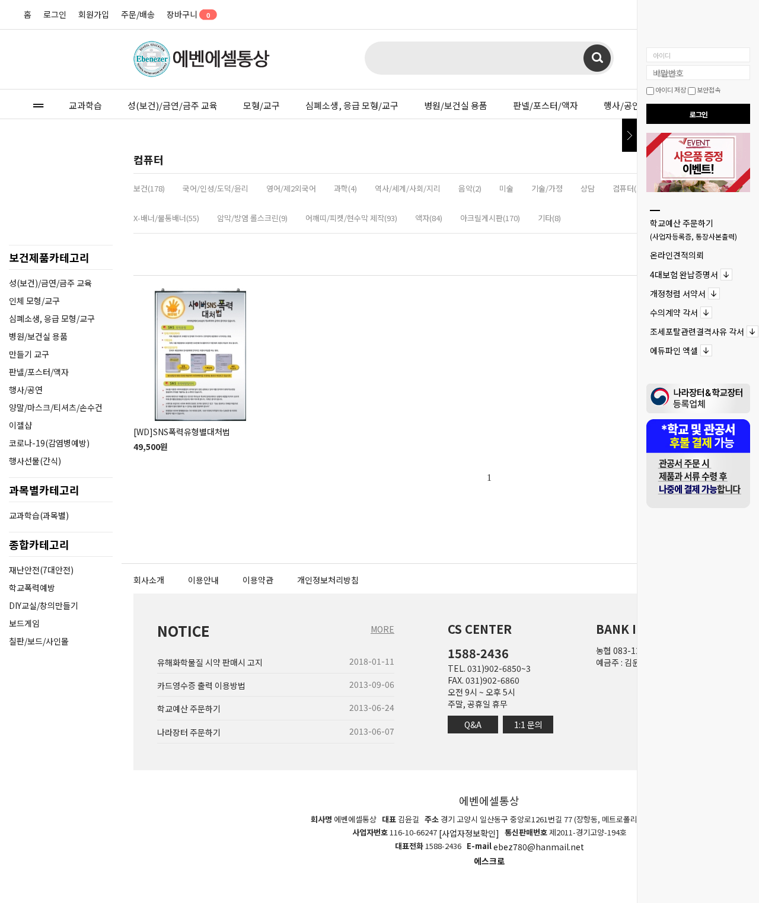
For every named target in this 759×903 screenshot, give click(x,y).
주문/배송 (138, 14)
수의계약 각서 (674, 312)
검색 (597, 58)
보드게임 (24, 623)
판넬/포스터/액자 (545, 105)
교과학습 (85, 105)
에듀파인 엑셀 (674, 351)
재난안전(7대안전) (41, 570)
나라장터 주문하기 (189, 732)
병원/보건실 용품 (455, 105)
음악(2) (469, 188)
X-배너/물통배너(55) (166, 218)
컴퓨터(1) (628, 188)
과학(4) (345, 188)
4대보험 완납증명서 (684, 274)
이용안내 (203, 580)
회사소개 (148, 580)
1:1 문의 (528, 724)
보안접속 (708, 89)
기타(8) (549, 218)
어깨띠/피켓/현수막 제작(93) (351, 218)
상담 (588, 188)
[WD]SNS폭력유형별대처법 (181, 432)
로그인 (54, 14)
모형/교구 (261, 105)
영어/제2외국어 (291, 188)
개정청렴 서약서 (678, 293)
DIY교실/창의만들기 (43, 605)
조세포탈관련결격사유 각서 (697, 331)
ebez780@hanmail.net (538, 847)
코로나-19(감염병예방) (49, 443)
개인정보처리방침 (328, 580)
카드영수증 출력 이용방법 (201, 685)
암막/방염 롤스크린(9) (252, 218)
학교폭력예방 (32, 588)
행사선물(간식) (35, 461)
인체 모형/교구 (34, 301)
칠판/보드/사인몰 (39, 641)
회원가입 (93, 14)
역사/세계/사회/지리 (408, 188)
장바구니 (188, 14)
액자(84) (428, 218)
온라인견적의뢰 (677, 255)
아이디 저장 (670, 89)
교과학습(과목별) (39, 515)
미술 (506, 188)
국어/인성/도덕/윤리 (215, 188)
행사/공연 (622, 105)
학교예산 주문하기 (693, 229)
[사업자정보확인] (469, 833)
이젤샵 (20, 425)
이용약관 (258, 580)
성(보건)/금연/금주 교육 (172, 105)
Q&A (472, 724)
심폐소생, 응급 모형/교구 (351, 105)
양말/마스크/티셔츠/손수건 (56, 407)
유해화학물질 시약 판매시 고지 (210, 662)
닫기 (629, 135)
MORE (382, 629)
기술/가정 (547, 188)
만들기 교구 (29, 354)
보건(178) (149, 188)
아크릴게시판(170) (490, 218)
